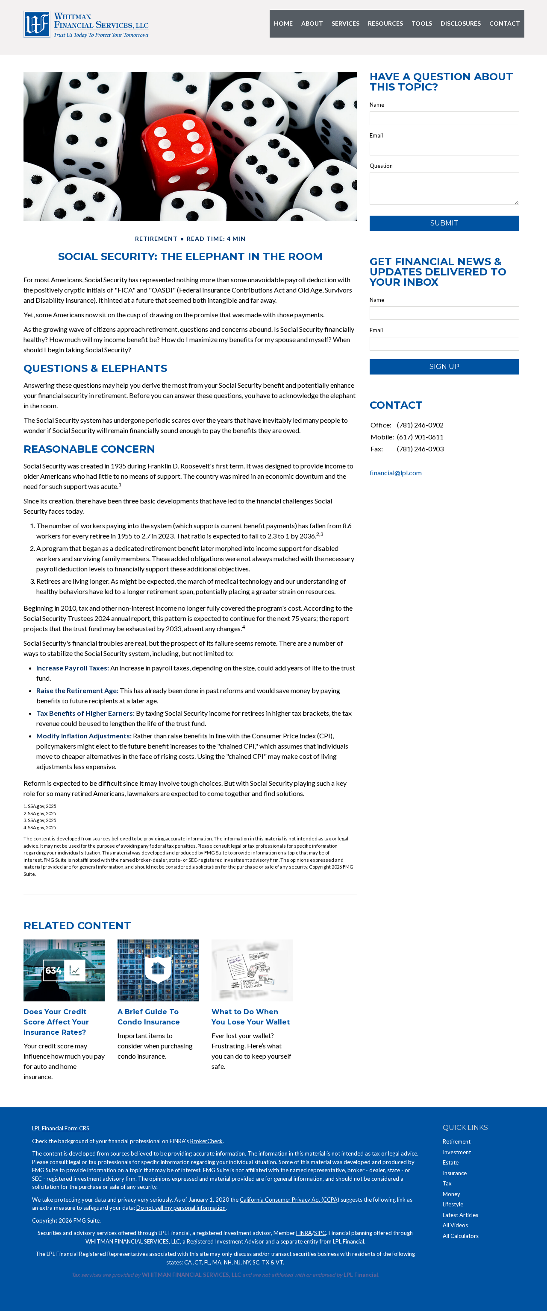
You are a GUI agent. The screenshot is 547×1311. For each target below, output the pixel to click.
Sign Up (444, 367)
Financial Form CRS (65, 1128)
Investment (457, 1152)
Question (381, 165)
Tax (447, 1183)
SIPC (320, 1232)
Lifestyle (453, 1204)
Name (377, 104)
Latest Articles (460, 1215)
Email (376, 135)
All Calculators (461, 1235)
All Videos (455, 1225)
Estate (451, 1162)
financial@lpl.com (396, 472)
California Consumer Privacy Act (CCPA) (289, 1199)
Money (451, 1194)
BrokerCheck (206, 1141)
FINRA (304, 1232)
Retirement (457, 1141)
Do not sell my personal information (181, 1207)
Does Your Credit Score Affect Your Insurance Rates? (56, 1022)
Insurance (455, 1173)
